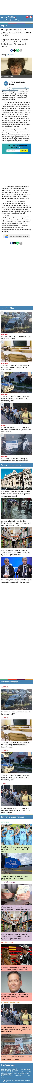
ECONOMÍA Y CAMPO (8, 882)
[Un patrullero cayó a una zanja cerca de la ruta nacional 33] (16, 322)
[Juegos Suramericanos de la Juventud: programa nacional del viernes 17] (16, 863)
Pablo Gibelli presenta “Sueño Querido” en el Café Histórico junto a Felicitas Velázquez (16, 996)
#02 (2, 342)
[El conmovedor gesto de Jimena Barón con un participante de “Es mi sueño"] (16, 954)
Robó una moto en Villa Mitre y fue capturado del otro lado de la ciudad (14, 459)
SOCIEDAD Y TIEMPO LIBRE (10, 1002)
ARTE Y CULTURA (7, 942)
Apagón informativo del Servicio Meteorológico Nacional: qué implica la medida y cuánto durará (16, 523)
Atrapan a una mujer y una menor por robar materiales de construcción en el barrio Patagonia (15, 398)
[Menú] (2, 17)
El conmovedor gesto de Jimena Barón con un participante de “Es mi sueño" (15, 968)
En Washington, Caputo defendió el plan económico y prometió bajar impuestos (16, 581)
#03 (2, 373)
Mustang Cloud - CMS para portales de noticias (18, 1080)
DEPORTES (5, 822)
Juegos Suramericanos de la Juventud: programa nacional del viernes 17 (15, 877)
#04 (2, 404)
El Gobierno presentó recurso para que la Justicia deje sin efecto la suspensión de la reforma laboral (15, 494)
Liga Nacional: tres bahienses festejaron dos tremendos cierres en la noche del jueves (16, 849)
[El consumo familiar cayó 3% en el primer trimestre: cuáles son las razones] (16, 894)
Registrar (24, 150)
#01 (2, 313)
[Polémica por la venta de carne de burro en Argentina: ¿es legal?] (16, 1044)
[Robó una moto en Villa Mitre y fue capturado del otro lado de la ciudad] (16, 444)
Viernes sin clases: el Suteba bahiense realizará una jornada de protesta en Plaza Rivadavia (15, 367)
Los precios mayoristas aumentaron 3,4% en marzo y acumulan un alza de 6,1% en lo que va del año (15, 552)
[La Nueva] (10, 17)
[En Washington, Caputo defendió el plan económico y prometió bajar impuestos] (16, 567)
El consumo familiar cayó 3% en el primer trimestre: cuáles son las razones (15, 908)
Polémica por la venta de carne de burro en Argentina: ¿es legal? (16, 1058)
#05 (2, 435)
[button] (11, 50)
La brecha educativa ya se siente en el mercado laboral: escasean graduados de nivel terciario (16, 429)
